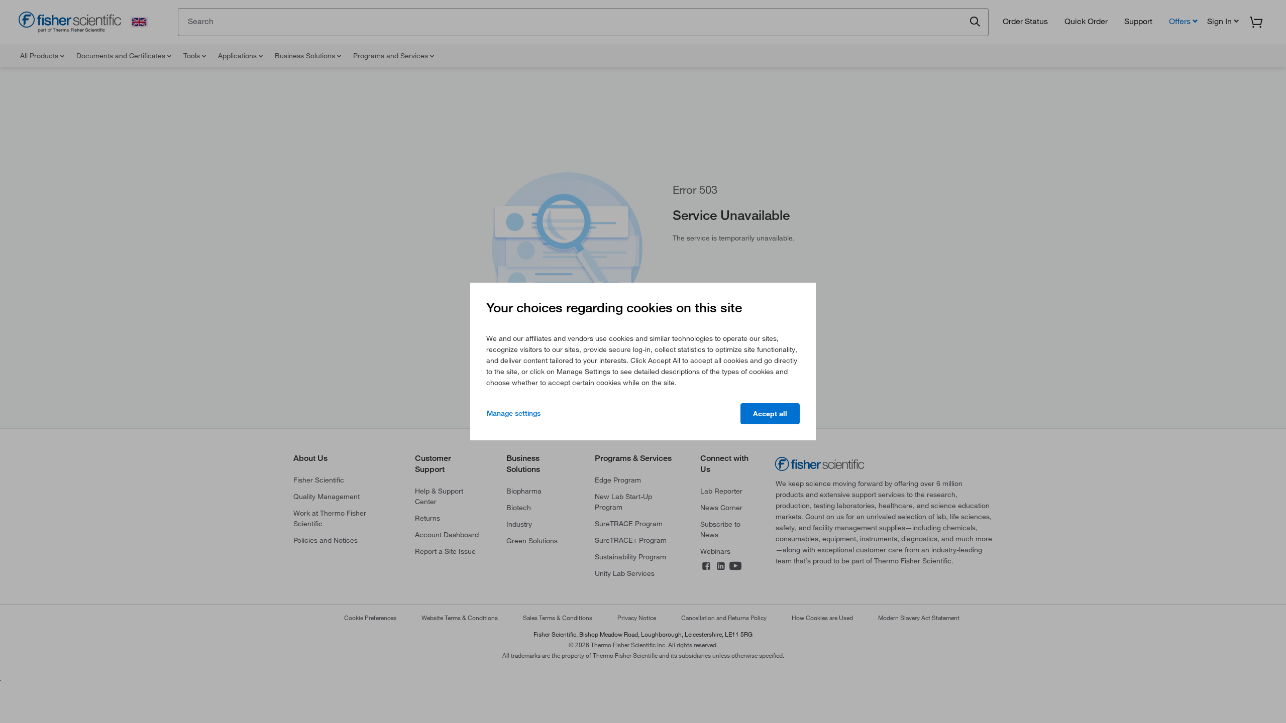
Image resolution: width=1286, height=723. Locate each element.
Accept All (770, 413)
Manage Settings (514, 413)
